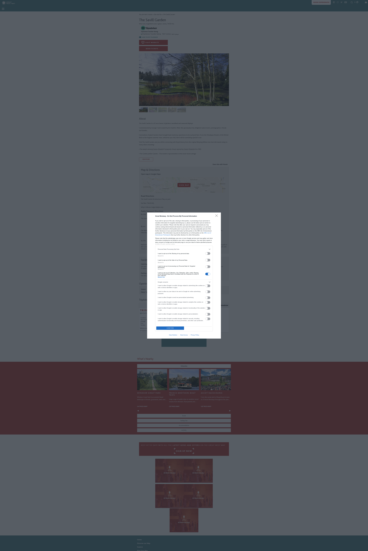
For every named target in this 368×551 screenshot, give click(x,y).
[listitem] (184, 249)
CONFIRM (170, 328)
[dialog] (184, 276)
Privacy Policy (195, 335)
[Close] (217, 216)
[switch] (207, 253)
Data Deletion (173, 335)
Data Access (184, 335)
